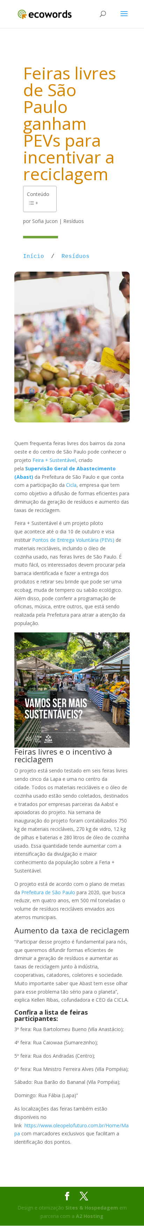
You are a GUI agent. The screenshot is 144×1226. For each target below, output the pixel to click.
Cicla (71, 485)
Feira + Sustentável (54, 460)
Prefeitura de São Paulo (48, 892)
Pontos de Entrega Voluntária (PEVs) (73, 540)
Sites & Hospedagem (91, 1207)
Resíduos (73, 221)
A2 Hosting (89, 1216)
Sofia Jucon (45, 221)
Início (33, 256)
